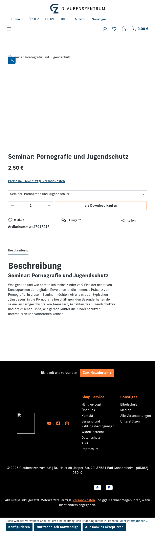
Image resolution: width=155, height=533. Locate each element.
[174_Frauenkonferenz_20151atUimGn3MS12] (77, 100)
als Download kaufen (101, 205)
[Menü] (9, 29)
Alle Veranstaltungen (135, 416)
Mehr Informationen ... (134, 521)
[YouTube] (49, 423)
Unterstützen (130, 421)
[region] (77, 100)
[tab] (18, 250)
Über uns (88, 410)
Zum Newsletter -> (97, 373)
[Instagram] (67, 423)
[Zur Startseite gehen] (77, 9)
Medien (125, 410)
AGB (85, 443)
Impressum (90, 449)
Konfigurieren (19, 527)
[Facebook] (58, 423)
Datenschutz (91, 437)
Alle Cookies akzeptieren (104, 527)
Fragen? (75, 220)
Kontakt (87, 416)
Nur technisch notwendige (57, 527)
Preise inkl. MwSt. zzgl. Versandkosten (36, 181)
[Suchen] (104, 29)
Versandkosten (84, 500)
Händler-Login (92, 404)
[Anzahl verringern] (12, 206)
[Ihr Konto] (124, 29)
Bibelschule (128, 404)
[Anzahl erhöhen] (49, 206)
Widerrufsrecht (93, 432)
